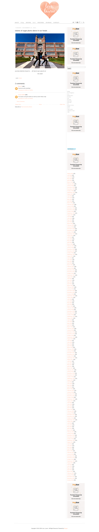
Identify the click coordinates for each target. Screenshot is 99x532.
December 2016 (71, 373)
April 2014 (69, 428)
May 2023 (69, 240)
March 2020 (70, 306)
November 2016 (71, 375)
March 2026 (70, 182)
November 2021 (71, 271)
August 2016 (70, 380)
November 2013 (71, 437)
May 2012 (69, 468)
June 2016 (69, 383)
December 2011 (71, 476)
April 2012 (69, 469)
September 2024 (71, 213)
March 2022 (70, 264)
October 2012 (70, 459)
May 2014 (69, 426)
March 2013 (70, 450)
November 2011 (71, 478)
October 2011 (70, 480)
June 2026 (69, 177)
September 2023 (71, 233)
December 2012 (71, 456)
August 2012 (70, 462)
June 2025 (69, 197)
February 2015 (70, 411)
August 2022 (70, 256)
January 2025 (70, 206)
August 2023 (70, 235)
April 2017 (69, 366)
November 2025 (71, 189)
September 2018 (71, 337)
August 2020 (70, 297)
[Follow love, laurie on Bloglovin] (71, 149)
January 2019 (70, 330)
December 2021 (71, 269)
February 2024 (70, 225)
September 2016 (71, 378)
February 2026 (70, 183)
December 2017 (71, 352)
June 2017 (69, 363)
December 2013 (71, 435)
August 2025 (70, 194)
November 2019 (71, 313)
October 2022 (70, 252)
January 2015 (70, 412)
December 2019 (71, 311)
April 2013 (69, 449)
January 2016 (70, 392)
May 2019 (69, 323)
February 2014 (70, 431)
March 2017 (70, 368)
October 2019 (70, 314)
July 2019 (69, 319)
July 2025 (69, 195)
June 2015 (69, 404)
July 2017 (69, 361)
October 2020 (70, 294)
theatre (20, 78)
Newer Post (18, 104)
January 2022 (70, 268)
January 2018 (70, 350)
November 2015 (71, 395)
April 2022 (69, 263)
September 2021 (71, 275)
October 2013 (70, 438)
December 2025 (71, 187)
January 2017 (70, 371)
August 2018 (70, 338)
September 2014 (71, 419)
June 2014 (69, 424)
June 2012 (69, 466)
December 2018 (71, 331)
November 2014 (71, 416)
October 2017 (70, 356)
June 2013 (69, 445)
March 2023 (70, 244)
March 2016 (70, 388)
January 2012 (70, 474)
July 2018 (69, 340)
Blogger (66, 528)
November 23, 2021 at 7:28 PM (25, 90)
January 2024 (70, 227)
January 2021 (70, 288)
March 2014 (70, 430)
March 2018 (70, 347)
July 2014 (69, 423)
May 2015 (69, 406)
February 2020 (70, 307)
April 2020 (69, 304)
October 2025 (70, 190)
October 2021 (70, 273)
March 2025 (70, 202)
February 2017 (70, 369)
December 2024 (71, 208)
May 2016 (69, 385)
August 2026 (70, 173)
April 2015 (69, 407)
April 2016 (69, 387)
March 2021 (70, 285)
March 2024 (70, 223)
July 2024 (69, 216)
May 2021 (69, 282)
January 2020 (70, 309)
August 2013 (70, 442)
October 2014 (70, 418)
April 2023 (69, 242)
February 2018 (70, 349)
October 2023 (70, 232)
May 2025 (69, 199)
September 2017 (71, 357)
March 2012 (70, 471)
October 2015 (70, 397)
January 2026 (70, 185)
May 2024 (69, 220)
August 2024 (70, 214)
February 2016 (70, 390)
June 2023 (69, 239)
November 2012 (71, 457)
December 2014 (71, 414)
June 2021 (69, 280)
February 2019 (70, 328)
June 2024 (69, 218)
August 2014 (70, 421)
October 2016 (70, 376)
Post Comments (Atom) (26, 106)
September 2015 (71, 399)
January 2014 (70, 433)
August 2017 (70, 359)
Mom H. (20, 86)
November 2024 (71, 209)
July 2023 (69, 237)
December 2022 (71, 249)
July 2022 (69, 257)
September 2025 (71, 192)
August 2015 (70, 400)
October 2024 (70, 211)
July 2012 (69, 464)
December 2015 (71, 394)
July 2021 (69, 278)
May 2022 (69, 261)
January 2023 (70, 247)
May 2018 (69, 344)
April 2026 (69, 180)
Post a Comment (20, 101)
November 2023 (71, 230)
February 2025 (70, 204)
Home (40, 104)
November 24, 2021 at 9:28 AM (25, 98)
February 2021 (70, 287)
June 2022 (69, 259)
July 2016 (69, 381)
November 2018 (71, 333)
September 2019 (71, 316)
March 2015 (70, 409)
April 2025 (69, 201)
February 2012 (70, 473)
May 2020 (69, 302)
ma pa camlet (21, 94)
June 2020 (69, 301)
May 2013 (69, 447)
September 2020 (71, 295)
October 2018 (70, 335)
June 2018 (69, 342)
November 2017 (71, 354)
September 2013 (71, 440)
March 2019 (70, 326)
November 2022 (71, 251)
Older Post (62, 104)
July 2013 (69, 443)
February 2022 (70, 266)
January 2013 (70, 454)
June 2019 (69, 321)
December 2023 (71, 228)
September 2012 (71, 461)
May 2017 (69, 364)
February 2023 (70, 245)
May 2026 (69, 178)
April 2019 (69, 325)
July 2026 (69, 175)
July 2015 (69, 402)
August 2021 (70, 276)
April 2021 (69, 283)
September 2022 (71, 254)
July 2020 (69, 299)
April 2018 (69, 345)
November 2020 (71, 292)
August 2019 (70, 318)
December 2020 (71, 290)
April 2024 (69, 221)
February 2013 (70, 452)
